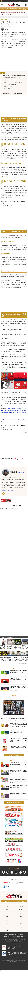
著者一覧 (6, 934)
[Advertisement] (14, 571)
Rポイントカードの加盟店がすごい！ (11, 84)
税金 (21, 916)
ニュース (6, 8)
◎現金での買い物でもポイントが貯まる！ (13, 77)
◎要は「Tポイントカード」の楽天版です (13, 82)
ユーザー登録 (20, 901)
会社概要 (12, 937)
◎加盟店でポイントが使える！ (11, 80)
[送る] (14, 505)
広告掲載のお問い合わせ (8, 936)
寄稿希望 (21, 934)
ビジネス (21, 920)
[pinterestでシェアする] (17, 505)
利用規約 (14, 936)
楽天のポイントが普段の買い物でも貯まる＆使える (14, 75)
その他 (7, 930)
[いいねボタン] (17, 458)
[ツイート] (8, 505)
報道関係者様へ (11, 934)
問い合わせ (17, 934)
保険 (7, 916)
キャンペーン (21, 913)
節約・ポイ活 (24, 9)
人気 (2, 8)
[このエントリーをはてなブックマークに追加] (20, 505)
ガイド (7, 927)
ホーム (7, 906)
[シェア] (11, 505)
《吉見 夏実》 (24, 432)
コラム (21, 923)
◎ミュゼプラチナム (8, 91)
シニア (7, 913)
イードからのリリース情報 (19, 937)
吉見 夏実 (13, 472)
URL (3, 493)
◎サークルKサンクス (8, 86)
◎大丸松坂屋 (7, 88)
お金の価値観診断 (13, 8)
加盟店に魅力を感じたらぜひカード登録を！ (12, 93)
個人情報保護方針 (8, 937)
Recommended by (22, 663)
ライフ (7, 923)
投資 (20, 8)
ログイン (7, 901)
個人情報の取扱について (21, 936)
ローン (7, 920)
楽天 (3, 463)
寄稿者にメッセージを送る (8, 490)
